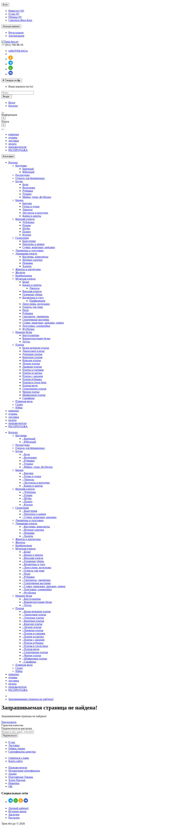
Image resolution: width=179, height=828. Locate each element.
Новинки (13, 783)
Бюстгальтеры (30, 335)
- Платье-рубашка (32, 642)
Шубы (26, 228)
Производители (17, 767)
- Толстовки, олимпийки (37, 589)
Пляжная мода (24, 401)
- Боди (26, 454)
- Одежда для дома (33, 570)
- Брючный (28, 438)
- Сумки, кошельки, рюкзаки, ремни (43, 586)
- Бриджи (27, 473)
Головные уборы (32, 294)
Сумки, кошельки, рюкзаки (38, 247)
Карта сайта (15, 761)
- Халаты (27, 536)
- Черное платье (31, 655)
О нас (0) (13, 13)
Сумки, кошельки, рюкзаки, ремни (43, 322)
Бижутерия (28, 241)
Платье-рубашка (32, 379)
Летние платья (31, 363)
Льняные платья (32, 366)
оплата (12, 143)
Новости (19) (16, 10)
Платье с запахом (32, 376)
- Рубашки (28, 460)
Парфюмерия (37, 300)
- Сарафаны (29, 661)
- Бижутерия (29, 510)
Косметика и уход (33, 297)
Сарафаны (28, 398)
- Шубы (26, 498)
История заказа (17, 811)
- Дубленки (29, 492)
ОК (10, 786)
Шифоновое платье (33, 394)
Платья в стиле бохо (34, 382)
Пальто (26, 231)
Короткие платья (32, 357)
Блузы (19, 181)
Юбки (19, 407)
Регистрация (15, 32)
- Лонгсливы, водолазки (36, 567)
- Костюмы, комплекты (36, 526)
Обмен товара (16, 748)
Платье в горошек (33, 369)
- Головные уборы (33, 561)
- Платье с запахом (33, 639)
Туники (26, 193)
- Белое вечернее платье (36, 611)
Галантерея (22, 237)
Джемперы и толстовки (29, 250)
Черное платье (31, 391)
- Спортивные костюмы (36, 583)
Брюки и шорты (31, 285)
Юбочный (28, 171)
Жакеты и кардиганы (28, 269)
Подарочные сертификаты (24, 770)
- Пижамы (28, 532)
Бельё (25, 281)
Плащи (26, 225)
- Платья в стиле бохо (35, 646)
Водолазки (28, 187)
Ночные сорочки (32, 259)
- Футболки (29, 592)
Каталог (13, 105)
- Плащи (27, 495)
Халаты (26, 266)
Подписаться (10, 735)
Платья (19, 344)
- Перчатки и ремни (34, 514)
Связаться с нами (18, 757)
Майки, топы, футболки (36, 197)
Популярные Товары (20, 776)
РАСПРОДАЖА (18, 150)
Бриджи (27, 203)
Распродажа (22, 175)
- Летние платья (31, 627)
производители (17, 146)
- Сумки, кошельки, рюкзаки (39, 517)
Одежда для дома (32, 307)
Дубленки (28, 222)
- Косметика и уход (33, 564)
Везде (11, 102)
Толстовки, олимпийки (36, 325)
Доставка (13, 745)
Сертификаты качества (22, 751)
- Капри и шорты (32, 485)
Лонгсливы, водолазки (36, 303)
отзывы (12, 137)
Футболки (28, 328)
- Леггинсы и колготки (36, 482)
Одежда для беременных (30, 178)
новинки (13, 134)
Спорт (19, 404)
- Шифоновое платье (34, 658)
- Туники (27, 463)
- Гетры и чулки (31, 476)
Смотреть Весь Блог (20, 20)
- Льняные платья (32, 630)
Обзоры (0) (15, 17)
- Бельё (26, 551)
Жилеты (20, 272)
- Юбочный (29, 441)
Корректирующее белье (36, 338)
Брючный (28, 168)
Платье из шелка (32, 372)
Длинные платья (32, 354)
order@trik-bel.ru (18, 50)
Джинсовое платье (33, 350)
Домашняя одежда (26, 253)
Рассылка (14, 817)
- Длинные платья (33, 617)
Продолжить (8, 722)
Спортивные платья (34, 388)
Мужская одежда (25, 278)
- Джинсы (28, 479)
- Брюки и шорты (32, 554)
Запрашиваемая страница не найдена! (30, 699)
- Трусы (26, 605)
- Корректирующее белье (37, 602)
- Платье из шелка (33, 636)
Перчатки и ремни (33, 244)
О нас (11, 742)
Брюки (19, 200)
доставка (13, 140)
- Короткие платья (33, 620)
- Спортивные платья (35, 652)
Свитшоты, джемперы (35, 316)
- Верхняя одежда (32, 558)
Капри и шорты (31, 215)
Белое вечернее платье (35, 347)
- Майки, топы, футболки (37, 466)
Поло (25, 310)
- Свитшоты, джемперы (36, 580)
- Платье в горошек (33, 633)
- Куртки (27, 504)
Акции (12, 773)
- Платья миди (30, 649)
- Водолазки (29, 457)
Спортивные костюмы (35, 319)
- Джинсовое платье (34, 614)
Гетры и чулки (31, 206)
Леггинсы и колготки (35, 212)
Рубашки (27, 190)
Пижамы (27, 263)
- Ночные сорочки (33, 529)
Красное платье (31, 360)
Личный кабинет (18, 808)
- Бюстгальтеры (31, 598)
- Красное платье (32, 624)
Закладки (13, 814)
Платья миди (30, 385)
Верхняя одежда (25, 219)
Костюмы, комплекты (35, 256)
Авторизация (16, 35)
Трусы (26, 341)
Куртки (26, 234)
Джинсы (27, 209)
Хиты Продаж (16, 780)
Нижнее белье (23, 332)
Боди (25, 184)
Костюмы (21, 165)
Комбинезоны (23, 275)
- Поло (26, 573)
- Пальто (27, 501)
